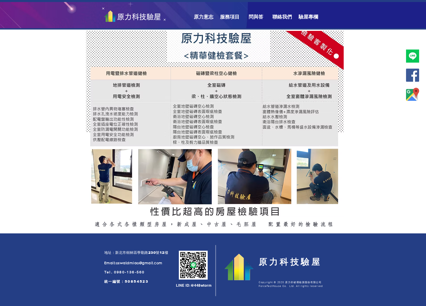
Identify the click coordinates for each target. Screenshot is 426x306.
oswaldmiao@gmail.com (139, 263)
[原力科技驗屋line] (412, 56)
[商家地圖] (412, 94)
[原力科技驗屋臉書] (412, 75)
